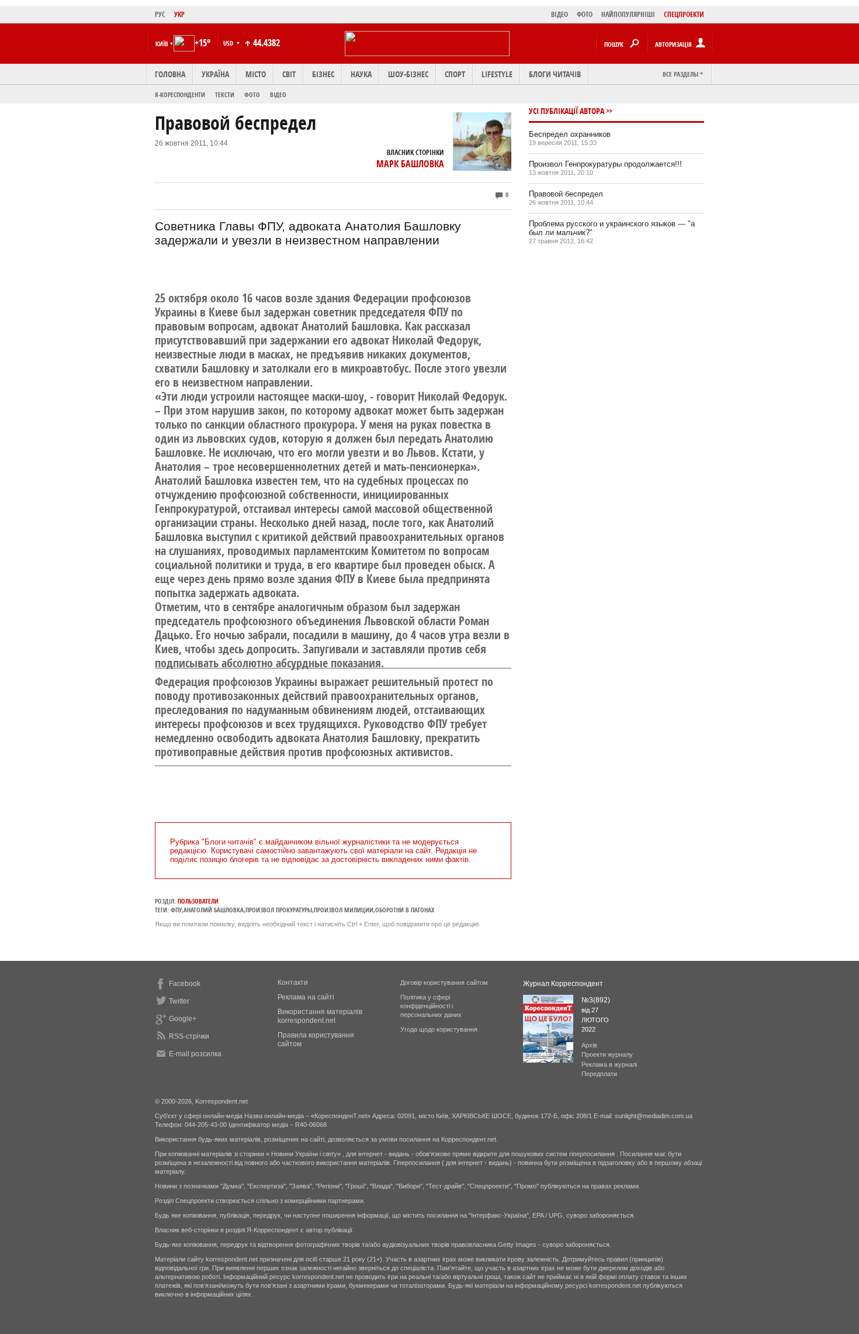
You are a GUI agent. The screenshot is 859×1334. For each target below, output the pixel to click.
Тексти (224, 94)
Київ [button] (161, 43)
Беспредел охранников (570, 134)
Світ (289, 74)
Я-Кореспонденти (180, 94)
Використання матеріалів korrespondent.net (320, 1016)
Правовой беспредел (566, 193)
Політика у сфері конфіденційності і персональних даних (431, 1006)
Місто (255, 74)
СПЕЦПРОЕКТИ (684, 14)
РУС (160, 14)
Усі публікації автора (566, 110)
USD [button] (229, 43)
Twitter (179, 1001)
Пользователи (198, 901)
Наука (361, 74)
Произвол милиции (343, 909)
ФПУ (176, 909)
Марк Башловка (410, 163)
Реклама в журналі (609, 1064)
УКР (179, 14)
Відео (278, 94)
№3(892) (595, 1000)
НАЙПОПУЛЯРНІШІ (628, 14)
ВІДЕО (559, 14)
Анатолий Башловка (213, 909)
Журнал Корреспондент (563, 984)
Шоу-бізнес (408, 74)
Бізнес (323, 74)
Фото (252, 94)
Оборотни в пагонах (404, 909)
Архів (589, 1045)
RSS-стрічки (189, 1036)
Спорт (455, 74)
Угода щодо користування (438, 1029)
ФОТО (585, 14)
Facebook (184, 984)
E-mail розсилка (195, 1054)
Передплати (599, 1073)
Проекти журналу (607, 1054)
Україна (215, 74)
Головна (170, 74)
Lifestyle (497, 74)
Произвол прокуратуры (278, 909)
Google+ (182, 1019)
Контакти (293, 982)
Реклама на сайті (306, 997)
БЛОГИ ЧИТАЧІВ (555, 74)
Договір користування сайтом (444, 982)
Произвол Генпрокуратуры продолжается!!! (605, 164)
